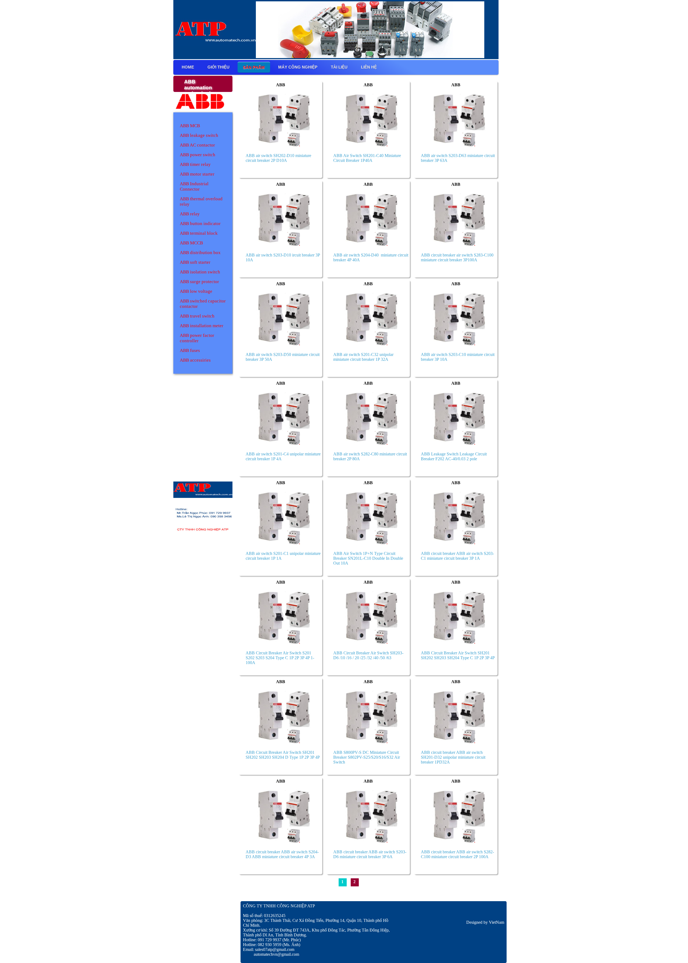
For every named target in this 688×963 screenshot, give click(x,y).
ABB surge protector (199, 281)
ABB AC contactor (197, 145)
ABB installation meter (201, 325)
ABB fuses (190, 350)
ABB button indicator (200, 223)
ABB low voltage (196, 291)
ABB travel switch (197, 316)
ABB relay (190, 213)
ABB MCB (190, 125)
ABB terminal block (199, 233)
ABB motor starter (197, 174)
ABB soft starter (195, 262)
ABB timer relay (195, 164)
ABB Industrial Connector (194, 186)
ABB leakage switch (199, 135)
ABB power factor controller (197, 338)
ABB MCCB (191, 242)
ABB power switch (197, 154)
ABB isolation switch (200, 271)
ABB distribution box (200, 252)
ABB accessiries (195, 360)
